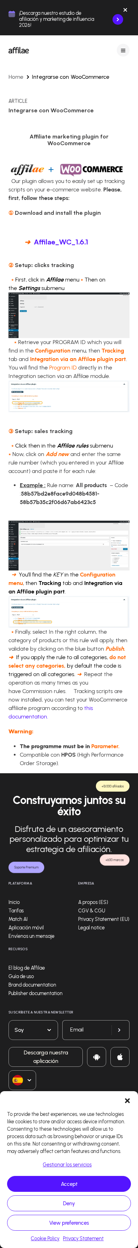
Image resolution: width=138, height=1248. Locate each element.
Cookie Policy (45, 1239)
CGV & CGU (91, 911)
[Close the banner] (125, 11)
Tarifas (16, 911)
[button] (127, 1100)
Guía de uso (21, 977)
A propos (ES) (93, 902)
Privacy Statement (83, 1239)
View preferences (69, 1223)
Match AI (18, 919)
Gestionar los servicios (67, 1165)
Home (15, 76)
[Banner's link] (118, 19)
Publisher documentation (35, 993)
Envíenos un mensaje (31, 936)
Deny (69, 1203)
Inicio (14, 902)
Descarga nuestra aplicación (46, 1056)
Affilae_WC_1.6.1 (61, 241)
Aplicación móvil (26, 928)
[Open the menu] (123, 50)
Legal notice (91, 928)
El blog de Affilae (26, 968)
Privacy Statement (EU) (104, 919)
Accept (69, 1184)
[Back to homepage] (18, 50)
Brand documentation (32, 985)
